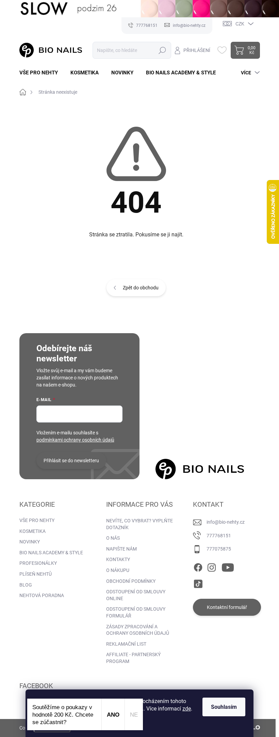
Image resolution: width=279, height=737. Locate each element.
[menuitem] (41, 73)
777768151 (219, 535)
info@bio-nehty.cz (226, 522)
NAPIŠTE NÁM (121, 549)
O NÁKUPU (117, 570)
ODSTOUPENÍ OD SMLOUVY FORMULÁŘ (135, 612)
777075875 (219, 549)
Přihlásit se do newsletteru (71, 460)
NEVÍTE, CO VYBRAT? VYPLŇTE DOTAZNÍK (139, 524)
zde (186, 708)
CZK (239, 23)
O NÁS (113, 538)
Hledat (162, 50)
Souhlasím (224, 707)
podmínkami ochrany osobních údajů (75, 440)
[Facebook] (198, 566)
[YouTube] (227, 566)
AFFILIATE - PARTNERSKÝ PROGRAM (133, 658)
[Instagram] (212, 566)
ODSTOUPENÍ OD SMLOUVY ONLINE (135, 595)
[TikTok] (198, 582)
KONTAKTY (118, 559)
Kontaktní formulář (227, 607)
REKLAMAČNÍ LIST (126, 644)
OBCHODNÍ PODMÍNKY (130, 581)
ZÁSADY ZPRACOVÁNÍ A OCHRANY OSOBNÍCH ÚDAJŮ (137, 630)
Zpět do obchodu (141, 287)
